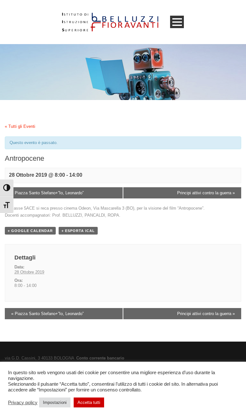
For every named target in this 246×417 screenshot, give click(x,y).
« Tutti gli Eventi (20, 126)
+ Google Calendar (30, 231)
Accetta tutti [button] (89, 402)
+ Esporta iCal (78, 231)
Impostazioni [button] (55, 402)
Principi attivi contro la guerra (206, 192)
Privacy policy (22, 402)
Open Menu (177, 22)
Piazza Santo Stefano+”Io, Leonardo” (47, 192)
